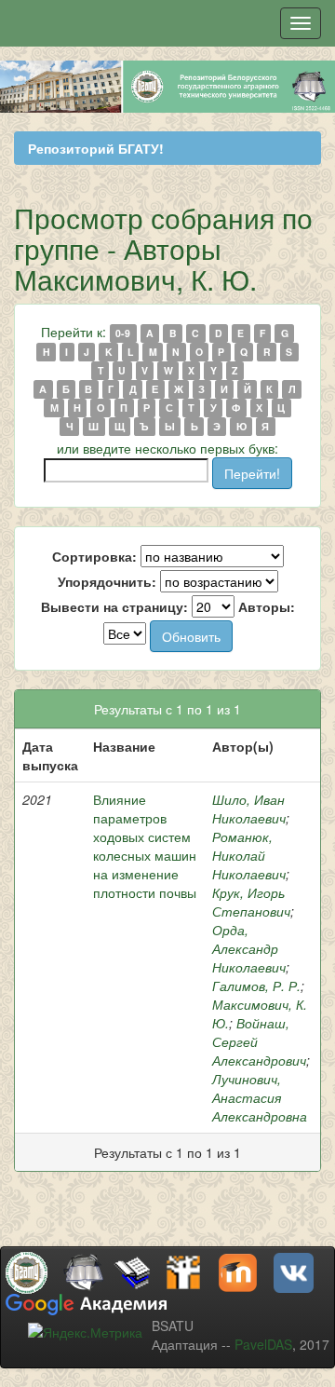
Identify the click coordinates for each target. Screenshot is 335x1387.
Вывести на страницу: (114, 606)
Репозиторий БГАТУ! (96, 148)
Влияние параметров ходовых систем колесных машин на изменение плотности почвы (144, 846)
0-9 (122, 333)
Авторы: (266, 606)
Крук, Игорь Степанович (251, 901)
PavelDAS (263, 1344)
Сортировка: (94, 556)
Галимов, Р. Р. (256, 985)
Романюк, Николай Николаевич (249, 855)
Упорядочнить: (107, 581)
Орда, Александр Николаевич (249, 948)
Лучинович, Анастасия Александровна (259, 1097)
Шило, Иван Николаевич (249, 808)
